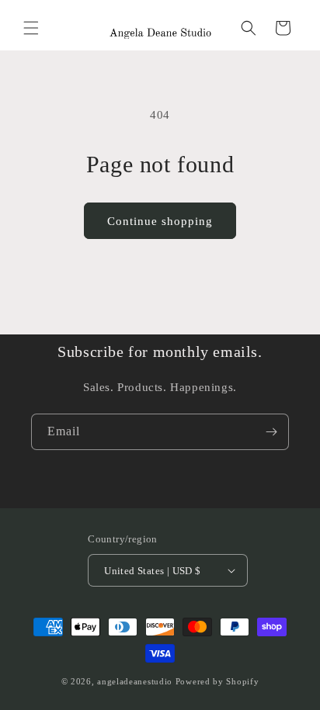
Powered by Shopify (217, 681)
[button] (31, 28)
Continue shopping (160, 221)
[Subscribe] (271, 432)
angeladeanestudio (134, 681)
